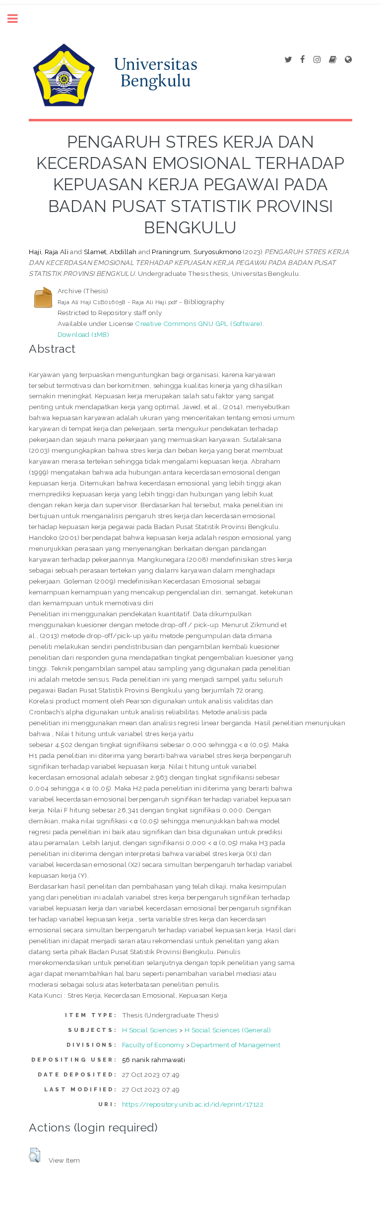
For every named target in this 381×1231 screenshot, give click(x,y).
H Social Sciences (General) (228, 1030)
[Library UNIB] (348, 60)
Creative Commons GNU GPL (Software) (198, 323)
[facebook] (302, 60)
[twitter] (288, 60)
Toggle (18, 18)
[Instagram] (317, 60)
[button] (34, 1155)
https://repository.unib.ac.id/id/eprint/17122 (192, 1104)
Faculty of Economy (153, 1045)
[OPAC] (332, 60)
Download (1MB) (84, 334)
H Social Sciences (150, 1030)
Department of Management (235, 1045)
